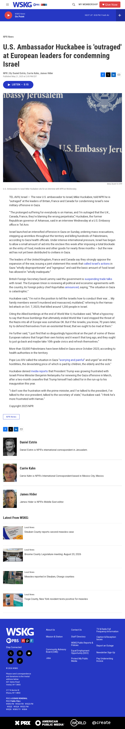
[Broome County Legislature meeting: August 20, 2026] (13, 555)
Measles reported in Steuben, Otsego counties (49, 576)
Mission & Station (54, 637)
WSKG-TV (17, 709)
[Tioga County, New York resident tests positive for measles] (13, 600)
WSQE (9, 707)
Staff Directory (78, 637)
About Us (50, 630)
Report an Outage (105, 646)
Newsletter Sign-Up (105, 652)
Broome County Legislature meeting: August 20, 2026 (52, 554)
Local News (29, 527)
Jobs (48, 658)
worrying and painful (72, 360)
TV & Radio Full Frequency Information (107, 630)
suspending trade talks (98, 279)
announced (72, 287)
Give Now (111, 4)
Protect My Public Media (79, 659)
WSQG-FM (29, 704)
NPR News (8, 36)
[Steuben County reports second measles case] (13, 532)
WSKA (24, 709)
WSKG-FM (10, 704)
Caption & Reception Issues (106, 638)
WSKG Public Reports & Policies (82, 644)
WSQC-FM (24, 707)
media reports (39, 371)
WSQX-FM (19, 704)
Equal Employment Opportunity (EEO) (80, 652)
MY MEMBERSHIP (88, 4)
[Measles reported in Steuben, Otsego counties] (13, 577)
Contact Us (76, 630)
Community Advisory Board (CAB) (56, 650)
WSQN (8, 709)
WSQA (16, 707)
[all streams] (120, 15)
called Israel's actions (97, 263)
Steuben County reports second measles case (49, 531)
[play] (8, 15)
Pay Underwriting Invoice (104, 659)
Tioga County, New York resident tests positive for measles (56, 599)
